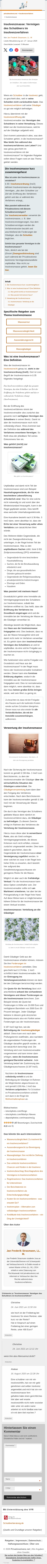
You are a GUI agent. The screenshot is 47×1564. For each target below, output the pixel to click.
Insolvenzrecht (11, 369)
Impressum (21, 1540)
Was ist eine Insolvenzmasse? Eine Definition (23, 288)
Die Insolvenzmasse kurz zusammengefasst (23, 285)
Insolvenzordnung (20, 184)
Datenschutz (35, 1540)
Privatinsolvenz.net (23, 5)
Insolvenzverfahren (26, 13)
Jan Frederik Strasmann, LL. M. (19, 38)
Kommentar (10, 1445)
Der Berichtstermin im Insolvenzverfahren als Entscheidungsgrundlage (18, 1191)
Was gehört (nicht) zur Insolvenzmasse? (24, 292)
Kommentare (27, 50)
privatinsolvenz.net (10, 13)
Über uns (34, 1544)
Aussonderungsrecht (23, 340)
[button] (5, 50)
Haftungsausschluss (18, 1544)
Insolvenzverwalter (18, 215)
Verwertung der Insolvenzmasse (18, 298)
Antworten (8, 1335)
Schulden (27, 235)
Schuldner (18, 95)
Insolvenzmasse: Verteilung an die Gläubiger (21, 303)
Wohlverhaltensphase (15, 1099)
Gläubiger (36, 105)
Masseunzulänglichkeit (23, 331)
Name (8, 1479)
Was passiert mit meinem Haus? (22, 295)
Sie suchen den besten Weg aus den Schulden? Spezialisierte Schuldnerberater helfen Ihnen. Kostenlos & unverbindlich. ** (24, 1557)
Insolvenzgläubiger (30, 1030)
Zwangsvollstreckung (23, 253)
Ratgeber (9, 1540)
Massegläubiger (23, 349)
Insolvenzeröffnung (13, 117)
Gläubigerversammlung (14, 789)
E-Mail (8, 1488)
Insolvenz (33, 95)
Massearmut (24, 322)
